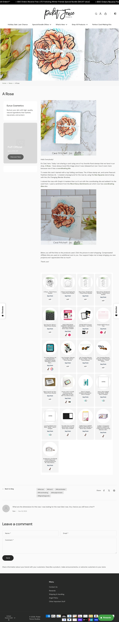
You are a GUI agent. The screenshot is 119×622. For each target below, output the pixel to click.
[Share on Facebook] (103, 490)
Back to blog (9, 489)
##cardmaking (43, 493)
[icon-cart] (105, 13)
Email (65, 533)
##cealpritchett (56, 493)
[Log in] (100, 13)
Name (8, 533)
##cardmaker (60, 489)
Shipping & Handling (56, 594)
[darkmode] (114, 13)
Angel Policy (53, 598)
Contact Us (53, 587)
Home (4, 83)
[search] (96, 13)
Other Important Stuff (57, 601)
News (10, 83)
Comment (9, 540)
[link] (16, 156)
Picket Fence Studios (34, 618)
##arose (41, 489)
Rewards (52, 591)
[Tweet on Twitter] (109, 490)
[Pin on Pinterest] (114, 490)
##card (50, 489)
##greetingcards (44, 496)
